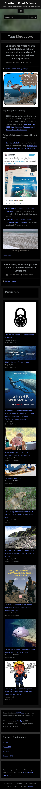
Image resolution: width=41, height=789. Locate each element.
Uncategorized (10, 69)
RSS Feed (20, 713)
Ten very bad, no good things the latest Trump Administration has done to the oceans (18, 691)
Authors (6, 751)
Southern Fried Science (20, 3)
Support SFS (8, 756)
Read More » (8, 256)
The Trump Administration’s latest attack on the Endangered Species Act (19, 514)
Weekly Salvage (22, 69)
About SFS (7, 747)
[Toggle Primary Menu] (20, 11)
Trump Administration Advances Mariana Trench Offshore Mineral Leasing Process (18, 607)
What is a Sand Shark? (14, 478)
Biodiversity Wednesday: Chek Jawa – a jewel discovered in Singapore (20, 267)
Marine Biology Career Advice (17, 362)
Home (5, 742)
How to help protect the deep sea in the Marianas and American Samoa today (19, 553)
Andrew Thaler (28, 62)
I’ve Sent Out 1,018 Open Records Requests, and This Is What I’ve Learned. (20, 127)
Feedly (19, 721)
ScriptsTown (30, 786)
